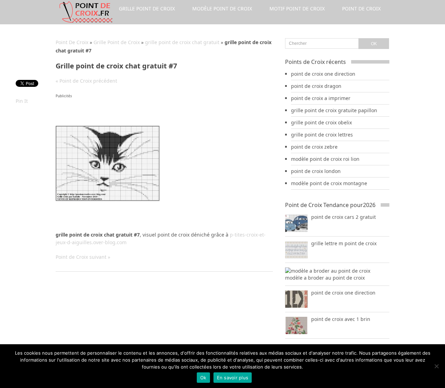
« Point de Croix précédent (86, 80)
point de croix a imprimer (320, 98)
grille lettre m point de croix (344, 243)
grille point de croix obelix (321, 122)
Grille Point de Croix (147, 8)
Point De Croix (72, 42)
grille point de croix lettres (322, 134)
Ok (203, 377)
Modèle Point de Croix (222, 8)
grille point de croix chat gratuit (182, 42)
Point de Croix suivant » (83, 257)
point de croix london (316, 171)
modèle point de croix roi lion (325, 159)
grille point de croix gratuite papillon (334, 110)
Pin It (22, 101)
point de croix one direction (323, 74)
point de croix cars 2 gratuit (343, 217)
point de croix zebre (314, 146)
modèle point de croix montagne (329, 183)
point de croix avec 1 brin (340, 319)
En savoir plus (233, 377)
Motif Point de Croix (297, 8)
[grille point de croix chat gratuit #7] (108, 199)
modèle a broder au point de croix (325, 277)
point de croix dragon (316, 86)
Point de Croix (361, 8)
